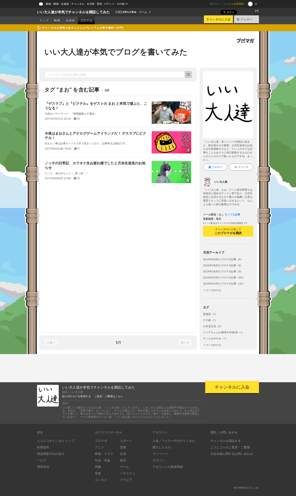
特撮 (98, 466)
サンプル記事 (232, 214)
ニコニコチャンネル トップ (55, 440)
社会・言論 (102, 460)
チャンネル (77, 3)
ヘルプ (41, 460)
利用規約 (43, 447)
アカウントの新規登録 (168, 466)
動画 (48, 3)
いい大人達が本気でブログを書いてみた (115, 52)
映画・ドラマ (104, 453)
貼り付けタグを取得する (76, 396)
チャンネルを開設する (225, 440)
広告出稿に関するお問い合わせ (231, 453)
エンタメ (101, 479)
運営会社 (43, 466)
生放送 (65, 3)
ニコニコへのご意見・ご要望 (230, 447)
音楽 (98, 473)
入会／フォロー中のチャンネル (174, 440)
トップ (44, 20)
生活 (123, 453)
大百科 (90, 3)
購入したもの (162, 447)
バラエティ (127, 473)
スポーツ (126, 440)
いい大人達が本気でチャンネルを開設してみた (73, 12)
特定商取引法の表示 (50, 453)
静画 (56, 3)
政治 (123, 460)
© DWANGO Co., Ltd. (246, 487)
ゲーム (143, 12)
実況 (99, 3)
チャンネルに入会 (218, 19)
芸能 (123, 447)
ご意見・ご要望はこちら (108, 396)
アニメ (99, 447)
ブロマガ (86, 20)
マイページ (160, 453)
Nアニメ (109, 3)
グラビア (126, 479)
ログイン (215, 3)
